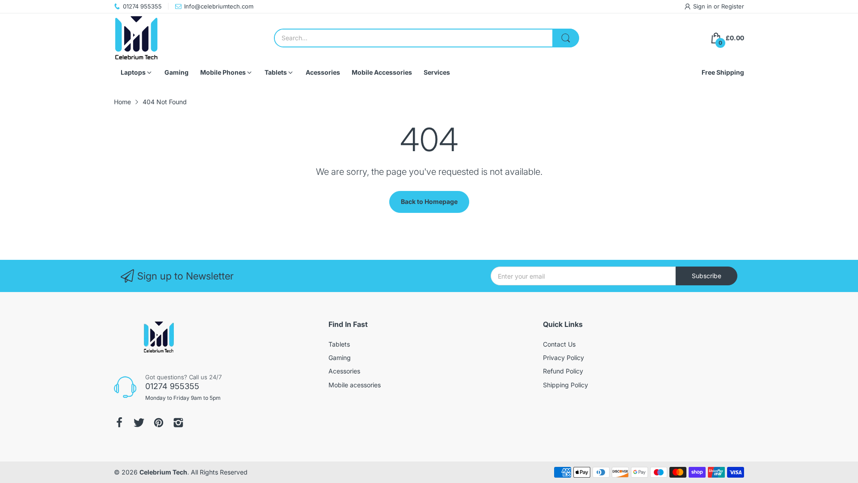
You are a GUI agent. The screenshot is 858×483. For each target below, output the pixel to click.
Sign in (703, 6)
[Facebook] (119, 422)
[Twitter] (139, 422)
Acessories (344, 371)
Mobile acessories (354, 385)
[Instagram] (178, 422)
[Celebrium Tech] (136, 38)
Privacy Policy (563, 357)
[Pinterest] (158, 422)
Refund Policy (563, 371)
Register (732, 6)
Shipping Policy (565, 385)
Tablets (339, 344)
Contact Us (559, 344)
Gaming (339, 357)
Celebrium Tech (163, 472)
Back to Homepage (429, 201)
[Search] (565, 38)
